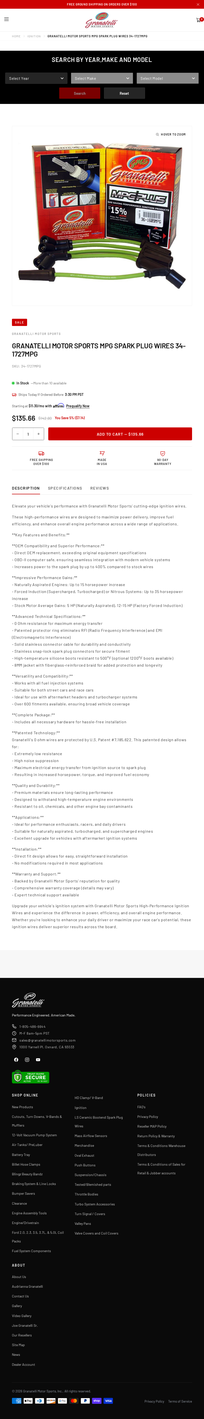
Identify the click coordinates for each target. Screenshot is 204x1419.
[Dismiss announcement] (198, 4)
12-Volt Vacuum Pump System (34, 1135)
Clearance (19, 1203)
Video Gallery (21, 1316)
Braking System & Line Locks (34, 1184)
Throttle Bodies (86, 1194)
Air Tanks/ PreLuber (27, 1145)
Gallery (17, 1306)
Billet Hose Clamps (26, 1164)
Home (16, 36)
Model (143, 69)
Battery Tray (21, 1154)
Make (76, 69)
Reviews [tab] (99, 488)
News (16, 1354)
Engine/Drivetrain (25, 1223)
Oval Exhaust (84, 1155)
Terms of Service (180, 1401)
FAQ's (141, 1107)
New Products (22, 1107)
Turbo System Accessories (95, 1204)
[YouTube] (38, 1059)
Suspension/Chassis (90, 1175)
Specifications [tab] (65, 488)
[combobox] (36, 78)
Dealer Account (23, 1364)
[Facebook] (16, 1059)
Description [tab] (26, 488)
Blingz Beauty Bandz (27, 1174)
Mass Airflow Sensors (91, 1136)
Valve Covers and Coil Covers (96, 1233)
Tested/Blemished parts (93, 1184)
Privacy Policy (147, 1116)
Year (10, 69)
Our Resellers (22, 1335)
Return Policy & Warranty (156, 1136)
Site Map (18, 1345)
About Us (19, 1277)
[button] (6, 19)
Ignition (34, 36)
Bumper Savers (23, 1193)
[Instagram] (27, 1059)
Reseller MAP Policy (151, 1126)
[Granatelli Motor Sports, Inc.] (101, 20)
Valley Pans (83, 1223)
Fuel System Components (31, 1251)
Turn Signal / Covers (90, 1214)
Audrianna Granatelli (27, 1286)
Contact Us (20, 1296)
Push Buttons (85, 1165)
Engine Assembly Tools (29, 1213)
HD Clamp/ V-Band (89, 1098)
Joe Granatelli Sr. (25, 1325)
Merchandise (84, 1145)
